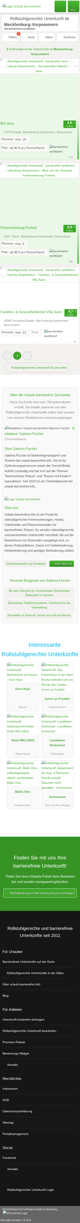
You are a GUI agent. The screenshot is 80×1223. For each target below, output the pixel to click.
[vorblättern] (68, 89)
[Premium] (71, 646)
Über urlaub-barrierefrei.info (21, 984)
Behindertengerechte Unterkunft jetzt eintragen (41, 893)
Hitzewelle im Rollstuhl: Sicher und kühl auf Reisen (39, 615)
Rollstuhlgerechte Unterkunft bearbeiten (29, 1030)
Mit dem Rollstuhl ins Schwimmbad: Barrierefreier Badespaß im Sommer (39, 593)
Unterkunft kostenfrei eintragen (23, 1019)
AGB (6, 1100)
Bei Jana (7, 123)
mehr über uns (63, 563)
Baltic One (22, 791)
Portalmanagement (15, 1134)
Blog (6, 995)
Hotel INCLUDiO (22, 740)
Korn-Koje (22, 689)
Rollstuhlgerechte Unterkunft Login (30, 1189)
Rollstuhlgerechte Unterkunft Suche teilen (38, 367)
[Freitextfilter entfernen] (60, 6)
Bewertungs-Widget (16, 1053)
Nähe (49, 37)
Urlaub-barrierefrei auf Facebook (25, 563)
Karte (31, 37)
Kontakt (12, 1064)
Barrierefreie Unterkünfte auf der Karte (29, 961)
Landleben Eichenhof (57, 743)
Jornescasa (57, 796)
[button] (7, 356)
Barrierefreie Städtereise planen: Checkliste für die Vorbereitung (39, 605)
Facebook (9, 1157)
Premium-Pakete (14, 1042)
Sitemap (8, 1122)
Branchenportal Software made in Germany (29, 1211)
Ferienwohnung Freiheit (18, 228)
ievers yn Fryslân (57, 698)
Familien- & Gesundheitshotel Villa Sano (31, 312)
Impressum (10, 1088)
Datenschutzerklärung (17, 1111)
